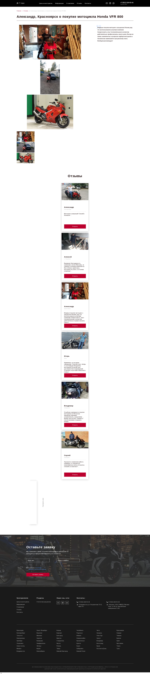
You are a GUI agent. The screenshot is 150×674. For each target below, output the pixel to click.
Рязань (59, 646)
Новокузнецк (21, 638)
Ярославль (120, 643)
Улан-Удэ (100, 635)
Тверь (58, 648)
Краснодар (20, 630)
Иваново (39, 635)
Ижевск (19, 648)
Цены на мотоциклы (45, 3)
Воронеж (39, 633)
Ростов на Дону (101, 648)
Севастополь (21, 646)
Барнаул (59, 633)
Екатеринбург (21, 633)
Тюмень (119, 635)
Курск (78, 646)
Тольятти (19, 635)
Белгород (60, 635)
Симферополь (41, 643)
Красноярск (120, 630)
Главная (19, 11)
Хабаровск (80, 648)
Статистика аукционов (44, 602)
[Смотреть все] (33, 502)
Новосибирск (41, 651)
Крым (98, 646)
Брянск (119, 638)
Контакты (88, 3)
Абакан (79, 635)
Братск (79, 643)
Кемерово (40, 640)
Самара (119, 633)
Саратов (39, 638)
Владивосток (21, 651)
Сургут (99, 638)
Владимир (100, 640)
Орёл (118, 640)
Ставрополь (60, 640)
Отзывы (79, 3)
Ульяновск (20, 643)
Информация (59, 3)
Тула (118, 648)
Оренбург (20, 640)
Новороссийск (81, 638)
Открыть (75, 226)
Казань (59, 630)
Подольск (80, 633)
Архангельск (81, 640)
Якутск (59, 643)
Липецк (39, 646)
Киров (38, 648)
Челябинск (80, 630)
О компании (70, 3)
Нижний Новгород (62, 651)
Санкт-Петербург (42, 630)
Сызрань (99, 633)
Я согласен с (37, 568)
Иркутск (59, 638)
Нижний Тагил (81, 651)
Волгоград (100, 643)
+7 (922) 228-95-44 (126, 2)
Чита (98, 630)
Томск (118, 646)
